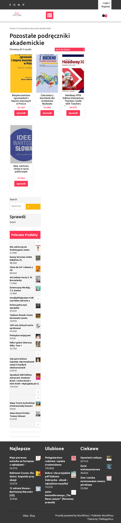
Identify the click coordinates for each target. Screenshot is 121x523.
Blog (32, 515)
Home (12, 28)
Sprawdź (21, 113)
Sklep (25, 515)
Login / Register (106, 5)
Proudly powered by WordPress (72, 515)
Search (13, 199)
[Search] (33, 207)
